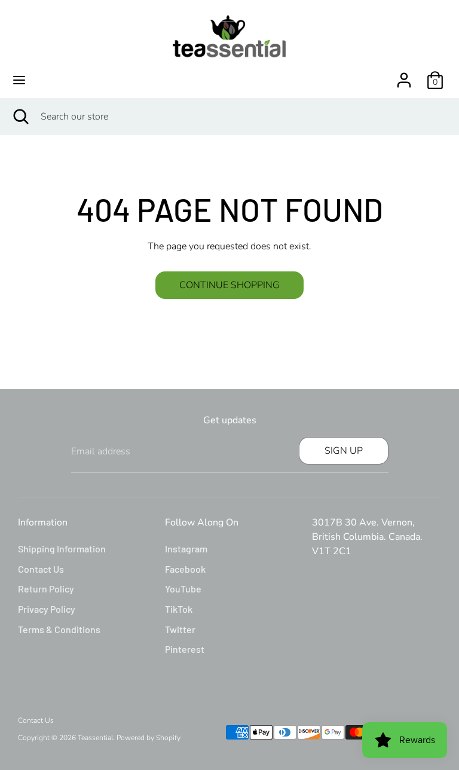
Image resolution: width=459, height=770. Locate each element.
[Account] (404, 75)
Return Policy (46, 588)
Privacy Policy (46, 609)
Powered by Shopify (148, 737)
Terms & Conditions (59, 629)
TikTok (178, 609)
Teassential (95, 737)
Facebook (185, 569)
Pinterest (184, 649)
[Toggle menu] (19, 80)
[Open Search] (20, 116)
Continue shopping (229, 285)
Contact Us (41, 569)
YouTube (183, 588)
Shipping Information (62, 548)
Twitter (180, 629)
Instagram (186, 548)
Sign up (344, 450)
